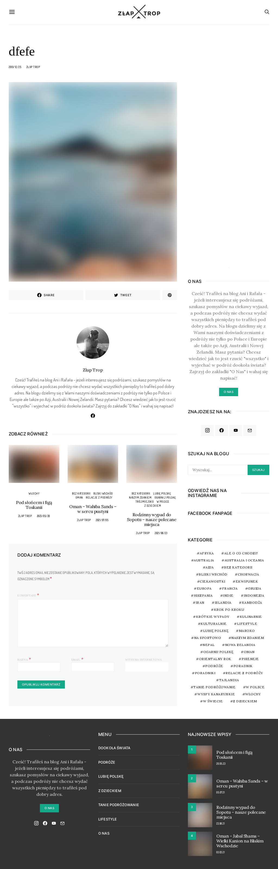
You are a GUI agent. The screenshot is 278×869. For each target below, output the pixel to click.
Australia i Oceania (244, 560)
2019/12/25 (15, 67)
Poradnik (243, 666)
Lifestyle (247, 624)
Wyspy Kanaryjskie (216, 694)
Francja (230, 588)
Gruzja (254, 588)
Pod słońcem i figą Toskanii (34, 505)
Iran (200, 602)
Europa (204, 588)
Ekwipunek (247, 581)
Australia (204, 560)
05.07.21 (220, 792)
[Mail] (249, 430)
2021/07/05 (102, 520)
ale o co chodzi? (241, 553)
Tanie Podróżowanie (214, 687)
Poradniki (205, 673)
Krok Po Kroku (229, 610)
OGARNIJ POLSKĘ (165, 497)
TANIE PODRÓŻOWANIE (118, 805)
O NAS (103, 833)
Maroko (247, 631)
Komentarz (26, 595)
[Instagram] (207, 430)
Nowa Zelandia (240, 645)
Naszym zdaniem (140, 497)
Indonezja (254, 595)
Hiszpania (203, 595)
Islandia (223, 602)
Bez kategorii (81, 493)
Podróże (214, 666)
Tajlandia (229, 680)
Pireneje (250, 659)
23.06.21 (220, 823)
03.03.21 (220, 852)
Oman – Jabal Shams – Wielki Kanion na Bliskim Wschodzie (239, 840)
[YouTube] (235, 430)
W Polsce (163, 501)
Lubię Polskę (162, 493)
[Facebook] (221, 430)
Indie (228, 595)
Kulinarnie (251, 617)
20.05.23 (220, 763)
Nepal (209, 645)
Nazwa (24, 659)
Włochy (34, 493)
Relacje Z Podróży (99, 497)
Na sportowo (207, 638)
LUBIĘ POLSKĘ (111, 776)
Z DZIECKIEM (152, 505)
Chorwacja (248, 574)
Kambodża (252, 602)
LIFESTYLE (107, 819)
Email (77, 659)
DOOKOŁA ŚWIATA (114, 748)
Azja (210, 567)
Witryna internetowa (143, 659)
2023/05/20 (43, 516)
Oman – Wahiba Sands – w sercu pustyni (92, 509)
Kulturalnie (214, 624)
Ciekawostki (212, 581)
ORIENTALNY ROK (215, 659)
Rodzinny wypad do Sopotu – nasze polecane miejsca (151, 519)
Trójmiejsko (144, 501)
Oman (79, 497)
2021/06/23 (161, 533)
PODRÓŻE (106, 762)
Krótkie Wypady (212, 617)
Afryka (207, 553)
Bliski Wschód (103, 493)
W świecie (213, 701)
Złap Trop (33, 67)
